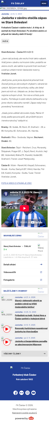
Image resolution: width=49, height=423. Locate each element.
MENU (44, 3)
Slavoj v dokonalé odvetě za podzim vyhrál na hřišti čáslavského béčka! (28, 303)
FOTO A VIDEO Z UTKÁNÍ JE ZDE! (16, 183)
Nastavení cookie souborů (24, 412)
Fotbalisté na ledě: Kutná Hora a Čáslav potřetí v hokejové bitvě (30, 317)
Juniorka (18, 297)
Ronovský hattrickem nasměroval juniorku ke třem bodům (31, 330)
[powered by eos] (24, 418)
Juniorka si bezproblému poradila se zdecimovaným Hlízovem (31, 343)
